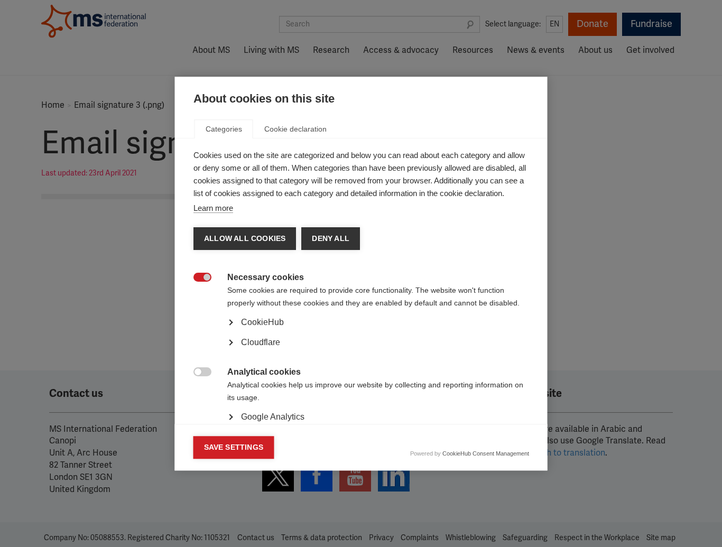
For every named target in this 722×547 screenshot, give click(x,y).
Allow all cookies (244, 239)
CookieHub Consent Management (485, 453)
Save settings (234, 447)
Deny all (330, 239)
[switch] (196, 278)
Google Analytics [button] (272, 416)
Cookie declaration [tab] (295, 129)
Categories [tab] (224, 129)
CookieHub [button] (262, 322)
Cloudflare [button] (260, 342)
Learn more (213, 207)
